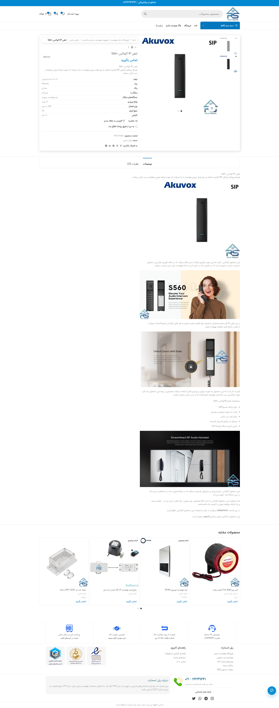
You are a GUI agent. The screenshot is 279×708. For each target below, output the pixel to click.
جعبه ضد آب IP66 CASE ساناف (73, 590)
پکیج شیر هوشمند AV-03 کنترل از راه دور (120, 590)
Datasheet (222, 510)
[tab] (147, 162)
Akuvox (46, 57)
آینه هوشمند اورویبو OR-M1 (176, 590)
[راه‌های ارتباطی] (272, 690)
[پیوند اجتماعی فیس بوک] (121, 146)
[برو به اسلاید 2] (178, 111)
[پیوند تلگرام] (106, 146)
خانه (134, 40)
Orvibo (184, 597)
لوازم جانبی (74, 40)
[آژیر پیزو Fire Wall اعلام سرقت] (215, 562)
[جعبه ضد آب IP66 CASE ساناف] (63, 562)
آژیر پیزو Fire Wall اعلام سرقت (225, 590)
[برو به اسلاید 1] (181, 111)
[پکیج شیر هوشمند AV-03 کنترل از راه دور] (114, 562)
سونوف (83, 597)
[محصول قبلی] (135, 47)
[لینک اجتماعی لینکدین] (110, 146)
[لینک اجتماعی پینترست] (113, 146)
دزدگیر (235, 593)
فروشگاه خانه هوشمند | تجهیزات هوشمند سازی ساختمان (105, 40)
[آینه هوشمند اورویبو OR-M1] (164, 562)
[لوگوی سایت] (233, 13)
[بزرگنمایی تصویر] (212, 108)
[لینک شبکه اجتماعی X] (117, 146)
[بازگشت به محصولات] (132, 47)
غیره (236, 597)
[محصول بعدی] (128, 47)
